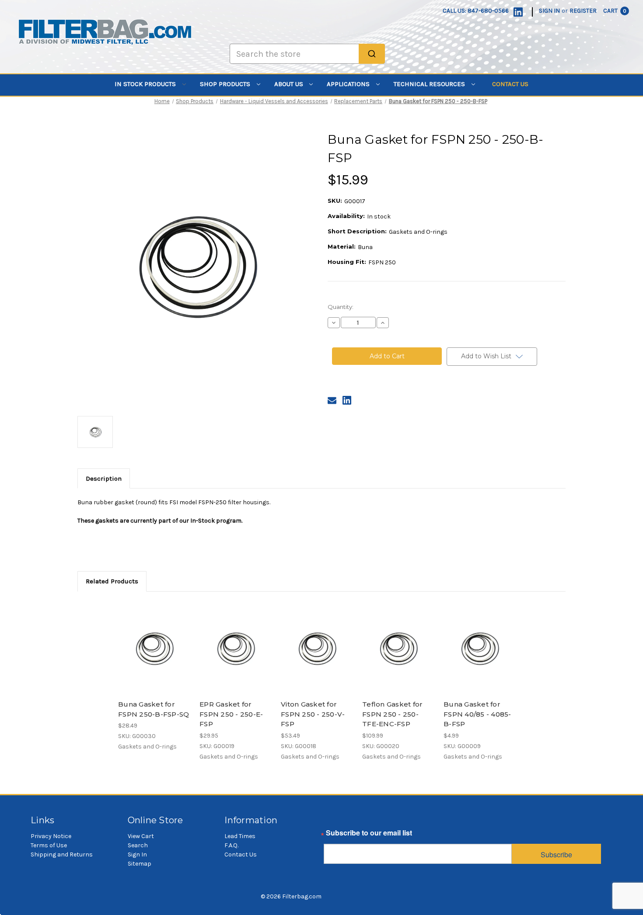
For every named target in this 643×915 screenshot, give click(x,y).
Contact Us (510, 84)
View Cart (141, 836)
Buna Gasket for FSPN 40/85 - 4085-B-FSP (477, 714)
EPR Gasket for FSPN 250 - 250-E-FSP (231, 714)
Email (333, 835)
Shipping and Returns (62, 854)
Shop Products (226, 84)
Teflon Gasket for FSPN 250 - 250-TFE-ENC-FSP (392, 714)
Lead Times (239, 836)
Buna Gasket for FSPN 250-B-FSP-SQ (153, 709)
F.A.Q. (231, 845)
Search (138, 845)
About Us (289, 84)
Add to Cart (154, 655)
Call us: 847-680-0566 (476, 10)
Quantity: (340, 306)
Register (583, 10)
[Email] (332, 400)
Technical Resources (430, 84)
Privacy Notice (51, 836)
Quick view (153, 640)
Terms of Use (49, 845)
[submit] (372, 54)
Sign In (137, 854)
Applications (349, 84)
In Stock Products (146, 84)
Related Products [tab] (112, 581)
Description (104, 478)
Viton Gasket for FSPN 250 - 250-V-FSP (313, 714)
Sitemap (139, 863)
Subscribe (556, 854)
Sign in (549, 10)
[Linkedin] (518, 12)
